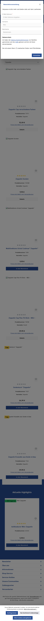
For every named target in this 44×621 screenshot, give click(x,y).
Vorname (5, 21)
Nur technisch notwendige (29, 613)
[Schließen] (40, 4)
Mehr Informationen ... (30, 609)
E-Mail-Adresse (7, 14)
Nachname (5, 29)
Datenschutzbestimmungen (20, 40)
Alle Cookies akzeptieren (22, 618)
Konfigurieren (12, 613)
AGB (16, 42)
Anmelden (36, 55)
